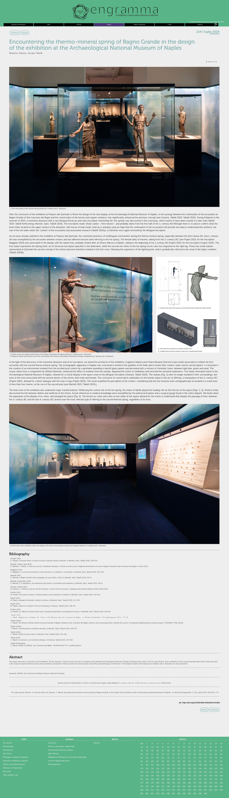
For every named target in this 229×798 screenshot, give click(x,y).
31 (216, 747)
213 (162, 790)
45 (205, 751)
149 (162, 776)
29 (205, 747)
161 (141, 779)
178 (147, 783)
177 (141, 783)
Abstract (211, 62)
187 (194, 783)
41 (184, 751)
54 (168, 754)
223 (215, 790)
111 (216, 765)
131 (152, 772)
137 (184, 772)
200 (178, 786)
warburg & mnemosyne (18, 24)
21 (163, 747)
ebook (25, 33)
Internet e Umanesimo (13, 768)
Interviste (7, 771)
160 (221, 776)
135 (173, 772)
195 (152, 786)
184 (178, 783)
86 (168, 761)
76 (200, 758)
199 (173, 786)
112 (221, 765)
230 (168, 793)
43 (195, 751)
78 (211, 758)
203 (194, 786)
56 (179, 754)
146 (147, 776)
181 (162, 783)
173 (205, 779)
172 (200, 779)
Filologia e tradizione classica (15, 757)
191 (215, 783)
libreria (109, 24)
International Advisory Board (60, 750)
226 (147, 793)
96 (221, 761)
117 (163, 768)
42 (189, 751)
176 (221, 779)
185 (184, 783)
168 (178, 779)
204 (200, 786)
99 (152, 765)
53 (163, 754)
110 (210, 765)
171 (194, 779)
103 (173, 765)
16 (142, 747)
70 (168, 758)
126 (210, 768)
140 (200, 772)
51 (152, 754)
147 (152, 776)
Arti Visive (7, 753)
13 (211, 743)
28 (200, 747)
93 (205, 761)
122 (189, 768)
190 (210, 783)
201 (184, 786)
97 (142, 765)
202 (189, 786)
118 (168, 768)
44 (200, 751)
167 (173, 779)
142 (210, 772)
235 (194, 793)
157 (205, 776)
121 (184, 768)
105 (184, 765)
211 (152, 790)
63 (216, 754)
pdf (141, 743)
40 (179, 751)
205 (205, 786)
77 (205, 758)
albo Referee (53, 753)
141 (205, 772)
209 (141, 790)
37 (163, 751)
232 (178, 793)
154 (189, 776)
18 (147, 747)
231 (173, 793)
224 (221, 790)
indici (48, 24)
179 (152, 783)
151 (173, 776)
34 (147, 751)
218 (189, 790)
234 (189, 793)
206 (210, 786)
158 (210, 776)
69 (163, 758)
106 (189, 765)
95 (216, 761)
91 (195, 761)
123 (194, 768)
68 (158, 758)
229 (162, 793)
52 (158, 754)
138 (189, 772)
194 (147, 786)
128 (221, 768)
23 (174, 747)
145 (141, 776)
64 (221, 754)
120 (178, 768)
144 (221, 772)
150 (168, 776)
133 (163, 772)
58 (189, 754)
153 (184, 776)
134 (168, 772)
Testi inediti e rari (10, 775)
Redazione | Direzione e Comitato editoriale (67, 757)
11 (200, 743)
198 (168, 786)
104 (178, 765)
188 (200, 783)
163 (152, 779)
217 (184, 790)
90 (189, 761)
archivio (79, 24)
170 (189, 779)
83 (152, 761)
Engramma (114, 11)
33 (142, 751)
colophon (200, 24)
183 (173, 783)
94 (211, 761)
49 (142, 754)
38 (168, 751)
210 (147, 790)
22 (168, 747)
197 (162, 786)
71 (173, 758)
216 (178, 790)
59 (195, 754)
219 (194, 790)
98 (147, 765)
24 (179, 747)
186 (189, 783)
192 (221, 783)
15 (221, 743)
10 (195, 743)
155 (194, 776)
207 (215, 786)
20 (158, 747)
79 (216, 758)
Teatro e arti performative (14, 764)
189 (205, 783)
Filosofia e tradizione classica (15, 761)
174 (210, 779)
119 (173, 768)
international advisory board (150, 683)
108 (200, 765)
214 (168, 790)
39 (174, 751)
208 (221, 786)
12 (205, 743)
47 (216, 751)
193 (141, 786)
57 (184, 754)
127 (215, 768)
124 (200, 768)
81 (142, 761)
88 (179, 761)
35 (152, 751)
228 (157, 793)
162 (147, 779)
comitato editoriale (127, 683)
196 (157, 786)
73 (184, 758)
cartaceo (15, 33)
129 (141, 772)
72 (179, 758)
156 (200, 776)
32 (221, 747)
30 (211, 747)
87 (174, 761)
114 (147, 768)
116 (157, 768)
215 (173, 790)
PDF (217, 692)
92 (200, 761)
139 (194, 772)
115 (152, 768)
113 (141, 768)
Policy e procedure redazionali (61, 746)
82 (147, 761)
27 (195, 747)
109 (205, 765)
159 (215, 776)
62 (211, 754)
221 (205, 790)
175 (215, 779)
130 (147, 772)
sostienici (52, 743)
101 (162, 765)
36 (158, 751)
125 (205, 768)
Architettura (8, 750)
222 (210, 790)
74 (189, 758)
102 (168, 765)
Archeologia (8, 746)
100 (157, 765)
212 (157, 790)
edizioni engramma (139, 24)
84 (158, 761)
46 (211, 751)
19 (152, 747)
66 (147, 758)
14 (216, 743)
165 (162, 779)
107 (194, 765)
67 (152, 758)
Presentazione (54, 764)
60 (200, 754)
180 (157, 783)
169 (184, 779)
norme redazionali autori (59, 761)
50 (147, 754)
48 (221, 751)
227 (152, 793)
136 (178, 772)
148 (157, 776)
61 (205, 754)
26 (189, 747)
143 (215, 772)
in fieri (169, 24)
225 (141, 793)
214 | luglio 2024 (208, 31)
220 (200, 790)
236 (200, 793)
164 (157, 779)
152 (178, 776)
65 (142, 758)
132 (157, 772)
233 (184, 793)
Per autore (7, 743)
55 (173, 754)
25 (184, 747)
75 (195, 758)
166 (168, 779)
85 (163, 761)
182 (168, 783)
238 (205, 793)
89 (184, 761)
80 (221, 758)
